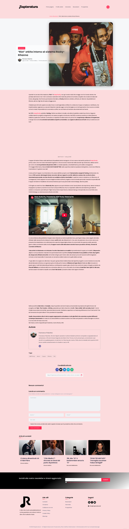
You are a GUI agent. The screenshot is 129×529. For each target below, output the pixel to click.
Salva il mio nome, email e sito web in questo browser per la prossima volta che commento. (56, 424)
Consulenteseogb (94, 527)
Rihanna (50, 356)
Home (51, 16)
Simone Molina (24, 463)
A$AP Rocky (32, 356)
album (38, 356)
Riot (54, 356)
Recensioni (55, 16)
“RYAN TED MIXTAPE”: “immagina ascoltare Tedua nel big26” (98, 460)
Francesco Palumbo (27, 59)
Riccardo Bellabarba (72, 465)
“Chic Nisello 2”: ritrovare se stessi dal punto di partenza (52, 460)
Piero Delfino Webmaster (68, 527)
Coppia (44, 356)
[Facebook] (89, 502)
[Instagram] (92, 502)
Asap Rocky (57, 94)
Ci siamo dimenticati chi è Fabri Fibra (29, 459)
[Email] (40, 346)
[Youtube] (95, 502)
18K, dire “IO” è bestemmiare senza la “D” (75, 460)
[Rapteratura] (28, 7)
